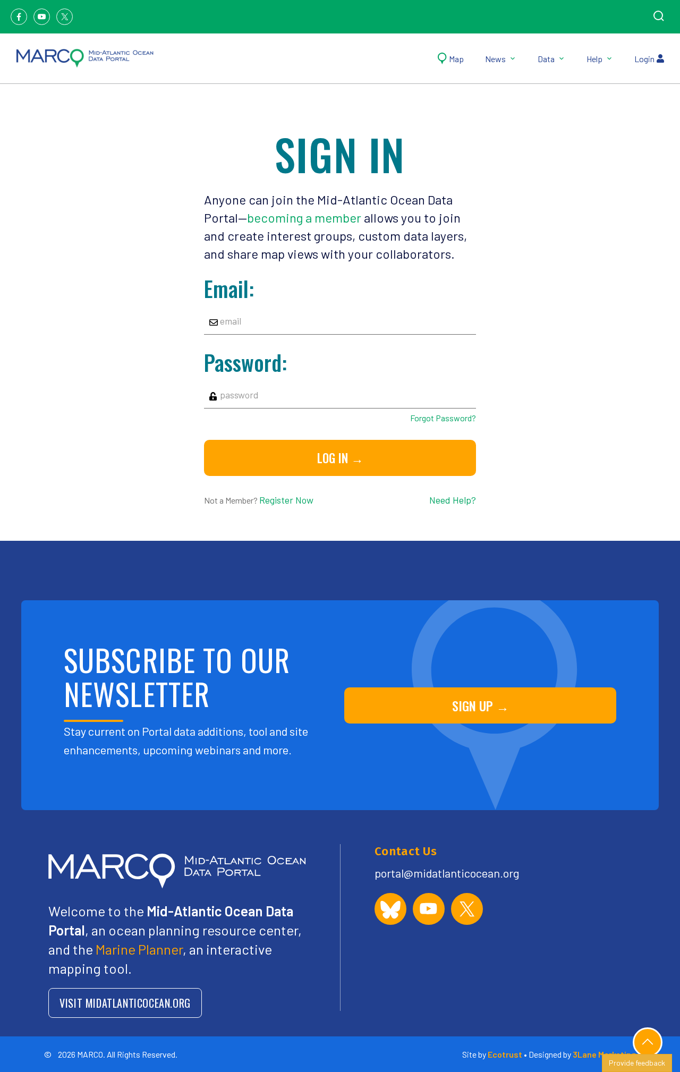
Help (594, 59)
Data (546, 59)
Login (644, 59)
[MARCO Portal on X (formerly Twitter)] (467, 909)
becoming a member (304, 217)
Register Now (286, 500)
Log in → (340, 458)
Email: (229, 288)
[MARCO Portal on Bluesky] (390, 909)
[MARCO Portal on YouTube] (429, 909)
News (495, 59)
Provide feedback (637, 1062)
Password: (245, 362)
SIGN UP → (480, 705)
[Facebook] (19, 16)
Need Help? (452, 500)
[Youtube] (41, 16)
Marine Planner (139, 949)
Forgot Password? (443, 418)
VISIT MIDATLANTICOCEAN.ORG (125, 1003)
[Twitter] (64, 16)
